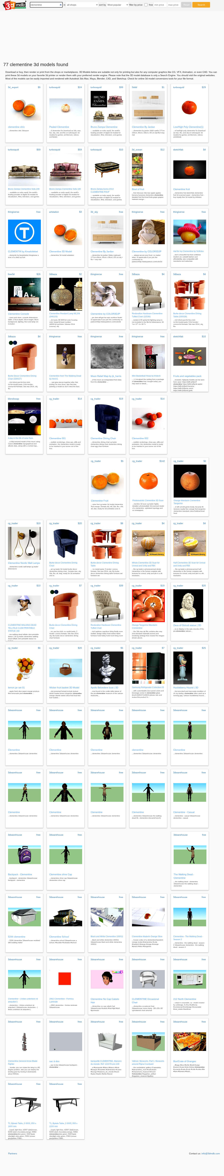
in (64, 4)
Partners (12, 1153)
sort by (102, 4)
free (151, 4)
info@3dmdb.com (211, 1153)
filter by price (136, 4)
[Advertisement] (112, 35)
